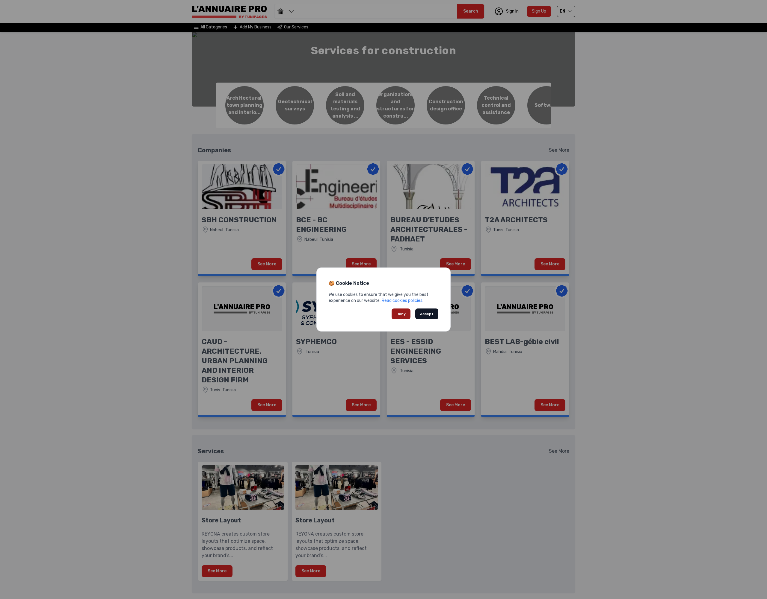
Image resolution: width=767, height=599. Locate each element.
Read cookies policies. (402, 300)
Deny (401, 314)
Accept (427, 314)
